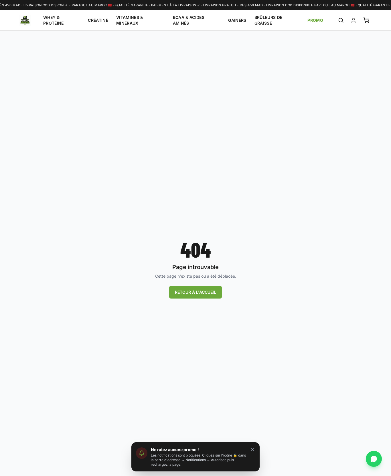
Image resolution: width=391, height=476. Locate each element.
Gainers (237, 20)
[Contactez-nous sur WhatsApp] (374, 459)
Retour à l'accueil (195, 292)
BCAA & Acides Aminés (189, 20)
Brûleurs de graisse (268, 20)
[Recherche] (341, 20)
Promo (315, 20)
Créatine (98, 20)
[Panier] (366, 20)
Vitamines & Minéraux (129, 20)
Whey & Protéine (53, 20)
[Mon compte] (353, 20)
